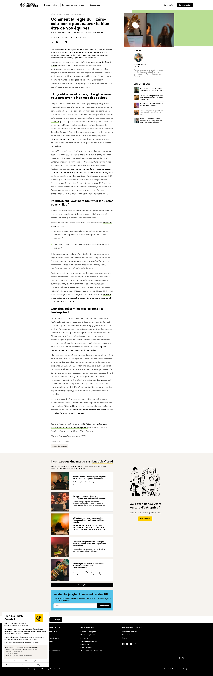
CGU (42, 669)
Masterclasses (44, 644)
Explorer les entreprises (73, 5)
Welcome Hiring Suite (88, 632)
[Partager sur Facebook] (57, 42)
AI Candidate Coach (46, 641)
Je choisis (25, 665)
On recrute (126, 635)
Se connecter (185, 5)
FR (183, 658)
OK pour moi (41, 665)
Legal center (51, 669)
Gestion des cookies (67, 669)
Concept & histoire (129, 632)
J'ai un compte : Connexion (49, 651)
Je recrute (168, 5)
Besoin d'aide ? (44, 648)
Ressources (95, 5)
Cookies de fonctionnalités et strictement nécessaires (22, 650)
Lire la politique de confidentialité (14, 643)
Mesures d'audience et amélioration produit (19, 656)
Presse (124, 638)
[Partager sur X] (61, 42)
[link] (82, 32)
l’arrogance (102, 380)
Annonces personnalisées (14, 652)
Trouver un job (50, 5)
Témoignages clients (88, 641)
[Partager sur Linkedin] (66, 42)
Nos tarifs (84, 638)
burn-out (107, 294)
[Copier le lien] (52, 42)
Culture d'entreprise (78, 14)
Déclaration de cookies (32, 643)
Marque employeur (87, 635)
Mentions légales (31, 669)
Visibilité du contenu (12, 654)
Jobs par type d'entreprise (49, 638)
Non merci (10, 665)
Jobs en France (45, 635)
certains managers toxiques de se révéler (72, 80)
